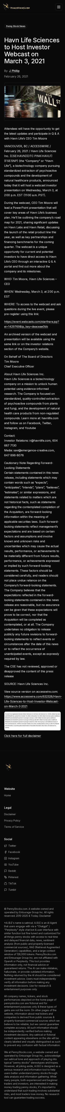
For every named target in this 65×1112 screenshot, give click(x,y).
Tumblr (12, 889)
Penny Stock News (15, 26)
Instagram (13, 858)
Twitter (12, 845)
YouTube (13, 864)
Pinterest (13, 877)
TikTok (12, 883)
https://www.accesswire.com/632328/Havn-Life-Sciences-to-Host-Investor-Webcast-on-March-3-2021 (33, 701)
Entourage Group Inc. (31, 912)
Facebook (14, 851)
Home (7, 795)
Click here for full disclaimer (22, 736)
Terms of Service (14, 826)
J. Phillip (14, 71)
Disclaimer (10, 814)
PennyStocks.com (17, 908)
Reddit (12, 870)
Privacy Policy (12, 820)
